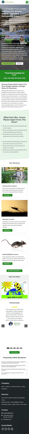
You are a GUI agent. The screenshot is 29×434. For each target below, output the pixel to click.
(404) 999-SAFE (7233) (18, 78)
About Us (8, 386)
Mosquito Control (5, 402)
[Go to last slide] (3, 325)
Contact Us (4, 388)
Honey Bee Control (6, 404)
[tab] (8, 348)
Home (3, 386)
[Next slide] (26, 325)
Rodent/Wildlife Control (17, 402)
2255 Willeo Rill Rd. (8, 415)
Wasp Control (15, 404)
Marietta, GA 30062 (8, 417)
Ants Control (23, 404)
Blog (23, 386)
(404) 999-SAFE (7, 419)
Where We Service (16, 386)
